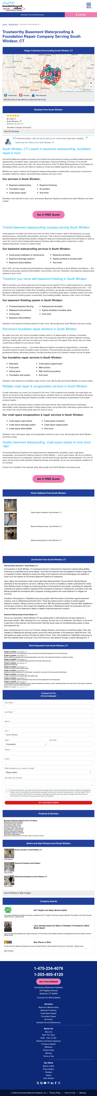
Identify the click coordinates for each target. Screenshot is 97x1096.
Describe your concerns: (13, 778)
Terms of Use (48, 1056)
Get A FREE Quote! (48, 214)
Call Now (82, 15)
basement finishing (75, 290)
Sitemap (48, 1053)
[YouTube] (44, 1082)
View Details (8, 859)
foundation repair (32, 380)
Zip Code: (54, 740)
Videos (48, 1075)
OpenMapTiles (70, 91)
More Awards (8, 951)
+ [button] (91, 83)
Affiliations (48, 1047)
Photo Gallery (48, 1069)
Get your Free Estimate (49, 803)
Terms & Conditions (47, 796)
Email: (7, 759)
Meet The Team (48, 1035)
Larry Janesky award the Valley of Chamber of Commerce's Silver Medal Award (61, 926)
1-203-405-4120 (48, 974)
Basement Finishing (48, 1010)
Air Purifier (48, 1019)
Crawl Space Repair (48, 1013)
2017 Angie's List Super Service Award (50, 910)
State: (7, 740)
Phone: (8, 750)
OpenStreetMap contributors (85, 91)
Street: (8, 721)
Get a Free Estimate (48, 981)
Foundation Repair (48, 1016)
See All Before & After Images (17, 892)
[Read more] (19, 917)
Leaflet (61, 91)
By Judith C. (11, 118)
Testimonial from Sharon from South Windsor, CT (34, 142)
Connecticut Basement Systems (15, 159)
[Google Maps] (41, 1082)
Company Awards (48, 1044)
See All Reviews (11, 131)
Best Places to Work (42, 942)
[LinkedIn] (52, 1082)
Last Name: (9, 712)
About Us (48, 1031)
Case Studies (48, 1078)
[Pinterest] (48, 1082)
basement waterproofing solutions (23, 238)
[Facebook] (55, 1082)
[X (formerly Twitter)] (37, 1082)
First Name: (9, 703)
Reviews (48, 1072)
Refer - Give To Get (48, 1038)
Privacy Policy (28, 796)
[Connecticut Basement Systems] (14, 6)
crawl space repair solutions (78, 407)
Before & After (48, 1066)
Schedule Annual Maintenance (32, 14)
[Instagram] (59, 1082)
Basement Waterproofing (48, 1007)
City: (7, 731)
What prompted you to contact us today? (19, 768)
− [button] (91, 86)
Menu (89, 7)
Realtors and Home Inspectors (48, 1041)
